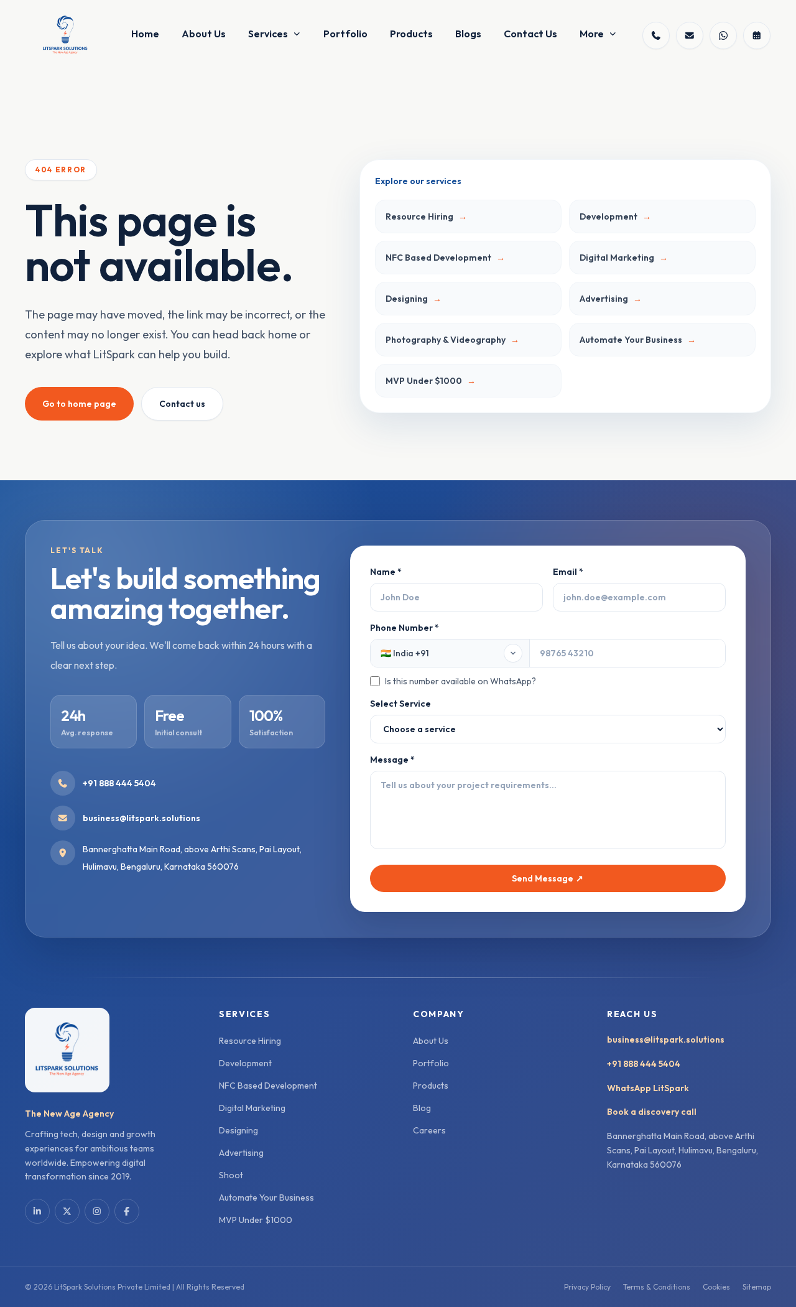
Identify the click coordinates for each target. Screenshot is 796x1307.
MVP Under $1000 (255, 1220)
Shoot (231, 1175)
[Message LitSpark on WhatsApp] (723, 35)
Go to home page (79, 403)
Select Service (400, 703)
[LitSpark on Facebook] (126, 1211)
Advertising (241, 1152)
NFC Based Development (268, 1085)
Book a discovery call (651, 1111)
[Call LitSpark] (656, 35)
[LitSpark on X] (67, 1211)
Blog (422, 1108)
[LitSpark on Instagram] (97, 1211)
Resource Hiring (250, 1040)
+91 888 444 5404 (643, 1063)
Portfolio (345, 33)
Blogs (468, 33)
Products (411, 33)
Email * (568, 571)
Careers (429, 1130)
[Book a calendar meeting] (757, 35)
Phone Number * (453, 654)
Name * (386, 571)
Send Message (547, 878)
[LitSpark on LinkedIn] (37, 1211)
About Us (204, 33)
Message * (392, 759)
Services (268, 33)
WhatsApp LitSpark (648, 1088)
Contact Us (530, 33)
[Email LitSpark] (689, 35)
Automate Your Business (266, 1197)
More (592, 33)
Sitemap (757, 1286)
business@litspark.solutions (665, 1039)
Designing (238, 1130)
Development (245, 1063)
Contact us (182, 403)
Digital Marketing (252, 1108)
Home (145, 33)
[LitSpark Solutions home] (65, 35)
